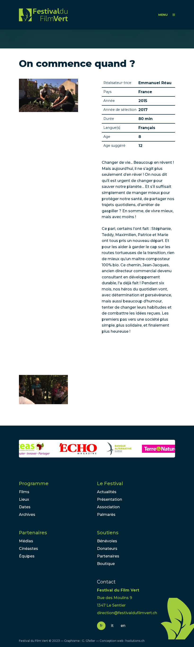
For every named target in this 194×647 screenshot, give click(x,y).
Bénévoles (107, 541)
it (112, 625)
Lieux (24, 499)
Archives (27, 514)
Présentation (109, 499)
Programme (33, 483)
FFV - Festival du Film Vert (43, 15)
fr (101, 625)
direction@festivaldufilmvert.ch (127, 613)
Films (24, 492)
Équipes (27, 556)
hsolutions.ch (135, 641)
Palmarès (106, 514)
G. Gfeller (88, 641)
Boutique (106, 563)
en (123, 625)
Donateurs (107, 548)
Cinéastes (28, 548)
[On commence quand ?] (43, 389)
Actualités (106, 492)
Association (108, 507)
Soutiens (108, 532)
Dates (25, 507)
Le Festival (110, 483)
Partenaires (33, 532)
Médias (26, 541)
